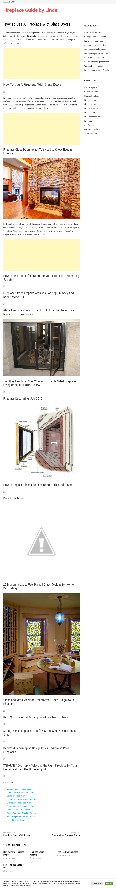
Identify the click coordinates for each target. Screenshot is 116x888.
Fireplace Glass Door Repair (18, 809)
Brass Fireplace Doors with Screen (21, 816)
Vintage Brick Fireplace (94, 66)
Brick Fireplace (90, 87)
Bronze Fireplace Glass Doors (19, 802)
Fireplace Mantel (91, 108)
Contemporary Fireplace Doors (20, 806)
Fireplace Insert (90, 104)
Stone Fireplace (90, 133)
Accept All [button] (109, 883)
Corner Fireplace (91, 91)
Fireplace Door (90, 100)
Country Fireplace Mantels (95, 45)
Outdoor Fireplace (92, 129)
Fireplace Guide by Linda (30, 10)
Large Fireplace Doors (16, 820)
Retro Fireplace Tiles (93, 32)
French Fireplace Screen (94, 41)
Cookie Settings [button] (97, 883)
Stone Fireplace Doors (16, 795)
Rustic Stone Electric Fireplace (97, 57)
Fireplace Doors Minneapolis (37, 853)
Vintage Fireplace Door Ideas (19, 789)
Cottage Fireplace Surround (96, 36)
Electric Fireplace (91, 96)
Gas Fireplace (89, 125)
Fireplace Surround (92, 116)
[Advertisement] (41, 63)
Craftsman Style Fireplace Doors (20, 792)
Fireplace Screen (91, 112)
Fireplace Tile (89, 121)
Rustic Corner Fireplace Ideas (96, 61)
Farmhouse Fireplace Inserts (96, 49)
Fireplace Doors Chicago (67, 852)
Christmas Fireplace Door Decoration (22, 799)
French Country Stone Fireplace (97, 70)
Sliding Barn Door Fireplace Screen (21, 813)
